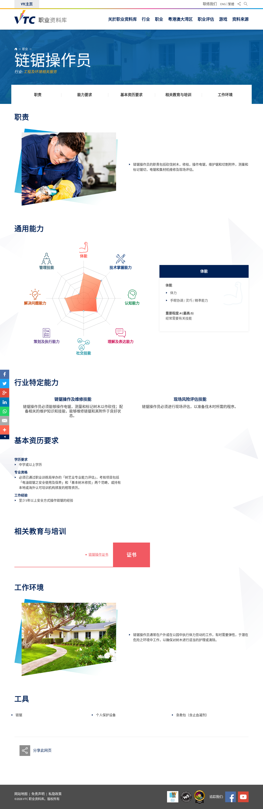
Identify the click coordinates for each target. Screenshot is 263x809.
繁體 (231, 4)
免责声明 (38, 794)
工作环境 (225, 95)
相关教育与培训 (178, 95)
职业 (25, 49)
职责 (38, 95)
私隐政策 (55, 794)
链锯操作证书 (98, 555)
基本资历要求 (131, 95)
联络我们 (210, 4)
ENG (223, 4)
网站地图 (21, 794)
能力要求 (84, 95)
